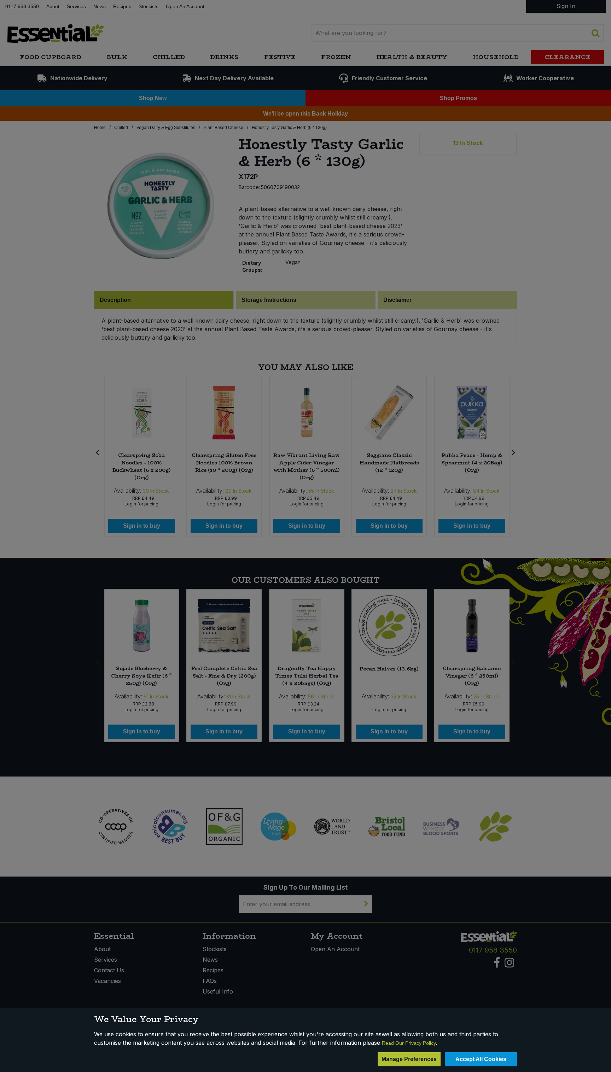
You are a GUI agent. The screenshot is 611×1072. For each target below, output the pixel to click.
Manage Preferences (409, 1059)
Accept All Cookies (480, 1059)
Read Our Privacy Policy (409, 1043)
